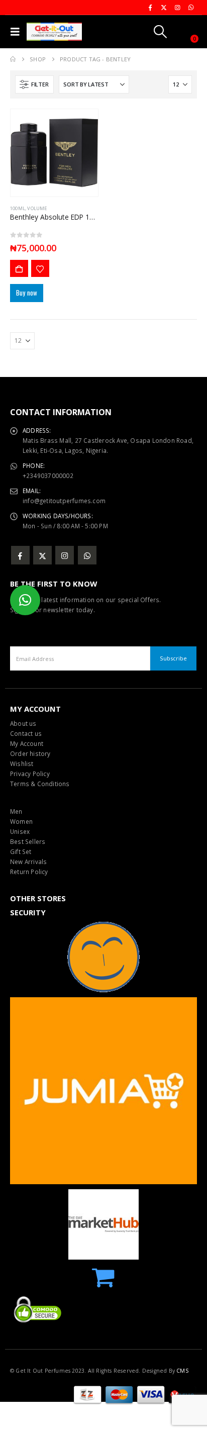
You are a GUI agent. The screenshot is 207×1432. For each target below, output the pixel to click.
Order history (30, 753)
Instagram (64, 555)
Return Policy (29, 872)
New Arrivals (28, 861)
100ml (17, 208)
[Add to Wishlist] (40, 268)
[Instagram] (177, 8)
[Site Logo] (54, 32)
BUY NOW (19, 268)
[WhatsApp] (191, 8)
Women (21, 821)
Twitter (42, 555)
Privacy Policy (30, 774)
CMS (182, 1370)
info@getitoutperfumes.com (64, 501)
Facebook (20, 555)
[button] (17, 31)
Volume (37, 208)
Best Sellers (27, 841)
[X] (164, 8)
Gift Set (21, 851)
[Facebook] (150, 8)
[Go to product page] (54, 153)
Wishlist (22, 763)
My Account (26, 743)
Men (16, 811)
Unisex (20, 831)
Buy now (26, 293)
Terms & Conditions (40, 784)
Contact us (26, 733)
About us (23, 723)
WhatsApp (87, 555)
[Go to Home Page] (13, 59)
